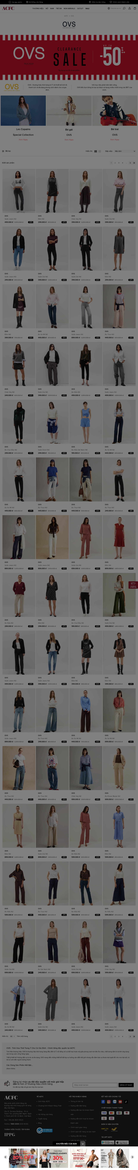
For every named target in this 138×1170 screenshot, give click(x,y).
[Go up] (82, 1143)
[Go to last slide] (5, 1157)
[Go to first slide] (132, 1157)
